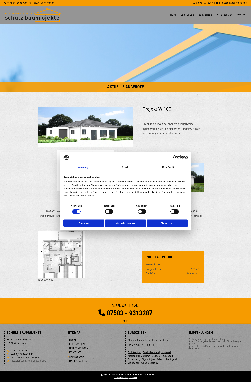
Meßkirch (145, 356)
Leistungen (187, 14)
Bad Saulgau (134, 352)
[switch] (109, 211)
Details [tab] (125, 167)
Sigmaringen (148, 359)
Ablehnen (84, 223)
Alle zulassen (167, 223)
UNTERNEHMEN (78, 348)
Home (173, 14)
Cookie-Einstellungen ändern (125, 377)
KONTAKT (75, 352)
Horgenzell (166, 352)
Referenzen (205, 14)
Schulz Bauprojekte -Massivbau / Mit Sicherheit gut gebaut (214, 342)
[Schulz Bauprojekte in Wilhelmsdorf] (33, 15)
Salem (160, 359)
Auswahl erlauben (125, 223)
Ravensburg (134, 359)
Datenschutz (78, 360)
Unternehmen (224, 14)
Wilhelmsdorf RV (149, 363)
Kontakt (242, 14)
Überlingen (170, 359)
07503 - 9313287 (130, 313)
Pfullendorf (167, 356)
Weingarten (134, 363)
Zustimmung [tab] (82, 167)
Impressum (76, 356)
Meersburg (133, 356)
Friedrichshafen (151, 352)
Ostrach (156, 356)
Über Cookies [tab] (169, 167)
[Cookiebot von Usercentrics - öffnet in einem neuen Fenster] (175, 157)
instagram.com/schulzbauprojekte (28, 360)
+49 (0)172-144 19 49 (22, 354)
